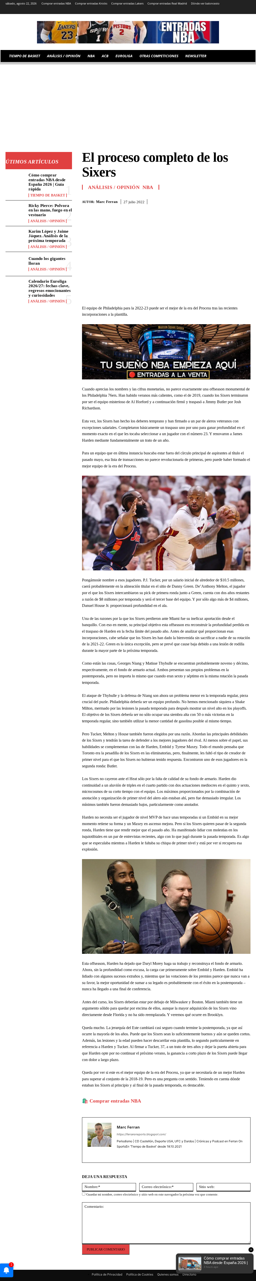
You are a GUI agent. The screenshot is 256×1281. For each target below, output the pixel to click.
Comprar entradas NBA (115, 1101)
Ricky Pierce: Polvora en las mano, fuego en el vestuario (50, 210)
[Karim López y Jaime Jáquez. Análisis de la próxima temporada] (16, 238)
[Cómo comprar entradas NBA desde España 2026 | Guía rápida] (16, 182)
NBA (147, 187)
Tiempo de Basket (47, 195)
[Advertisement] (128, 99)
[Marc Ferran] (100, 1140)
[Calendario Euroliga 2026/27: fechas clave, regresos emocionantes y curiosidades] (16, 288)
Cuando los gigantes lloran (47, 261)
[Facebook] (211, 201)
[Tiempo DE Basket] (127, 32)
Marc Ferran (107, 202)
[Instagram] (206, 10)
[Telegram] (220, 10)
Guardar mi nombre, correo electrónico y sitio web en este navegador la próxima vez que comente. (152, 1194)
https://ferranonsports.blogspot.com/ (141, 1134)
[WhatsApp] (234, 201)
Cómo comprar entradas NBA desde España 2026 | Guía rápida (47, 182)
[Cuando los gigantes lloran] (16, 264)
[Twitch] (234, 10)
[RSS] (213, 10)
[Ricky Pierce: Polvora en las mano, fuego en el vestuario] (16, 212)
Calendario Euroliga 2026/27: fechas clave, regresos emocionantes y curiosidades (49, 288)
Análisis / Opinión (47, 221)
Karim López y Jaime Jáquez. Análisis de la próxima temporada (48, 236)
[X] (241, 10)
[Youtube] (247, 10)
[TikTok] (227, 10)
